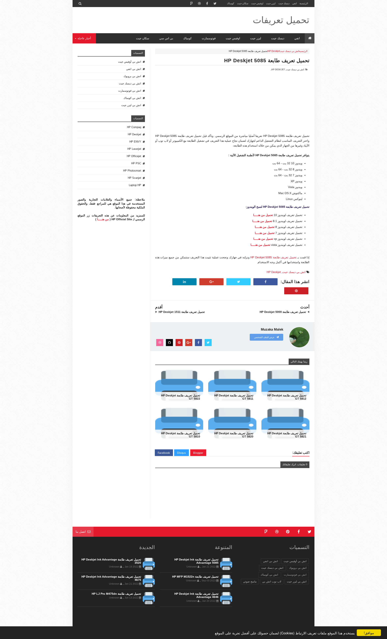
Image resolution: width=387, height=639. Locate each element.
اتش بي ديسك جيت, (295, 69)
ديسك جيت (283, 3)
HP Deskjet (273, 51)
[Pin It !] (296, 291)
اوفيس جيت (257, 3)
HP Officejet (134, 156)
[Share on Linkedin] (184, 281)
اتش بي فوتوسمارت (129, 90)
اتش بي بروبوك (132, 76)
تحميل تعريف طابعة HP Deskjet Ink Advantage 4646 (196, 595)
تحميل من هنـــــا (263, 215)
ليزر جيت (271, 3)
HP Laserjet (134, 148)
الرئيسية (304, 3)
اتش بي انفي (133, 68)
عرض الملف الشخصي (264, 337)
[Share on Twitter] (238, 281)
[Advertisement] (232, 105)
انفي (294, 3)
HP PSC (136, 163)
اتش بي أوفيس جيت (129, 61)
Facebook (164, 452)
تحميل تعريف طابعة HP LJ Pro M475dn (116, 593)
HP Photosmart (132, 170)
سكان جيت (242, 3)
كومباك (230, 3)
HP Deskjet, (278, 69)
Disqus (181, 452)
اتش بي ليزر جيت (131, 105)
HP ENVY (135, 141)
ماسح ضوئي (250, 581)
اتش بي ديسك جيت (289, 51)
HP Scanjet (134, 177)
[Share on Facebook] (265, 281)
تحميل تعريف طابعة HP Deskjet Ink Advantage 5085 (196, 561)
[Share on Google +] (211, 281)
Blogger (198, 452)
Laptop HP (135, 185)
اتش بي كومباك (132, 97)
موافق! (369, 632)
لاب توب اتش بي (271, 581)
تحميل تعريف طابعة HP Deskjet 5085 (266, 60)
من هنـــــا (103, 219)
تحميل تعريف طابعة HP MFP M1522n (195, 576)
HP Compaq (134, 127)
